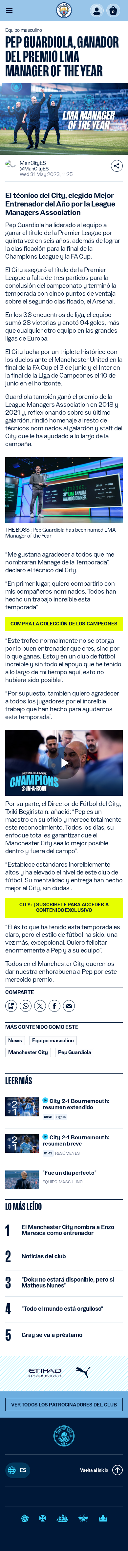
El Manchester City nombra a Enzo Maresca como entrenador (68, 1230)
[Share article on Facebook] (54, 1006)
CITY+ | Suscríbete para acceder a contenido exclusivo (64, 907)
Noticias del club (44, 1256)
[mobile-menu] (9, 10)
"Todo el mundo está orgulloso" (62, 1309)
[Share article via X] (40, 1006)
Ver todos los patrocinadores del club (64, 1404)
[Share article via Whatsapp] (26, 1006)
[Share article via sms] (11, 1006)
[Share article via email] (69, 1006)
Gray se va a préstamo (52, 1335)
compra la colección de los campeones (64, 623)
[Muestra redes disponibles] (117, 166)
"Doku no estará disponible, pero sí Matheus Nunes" (68, 1282)
